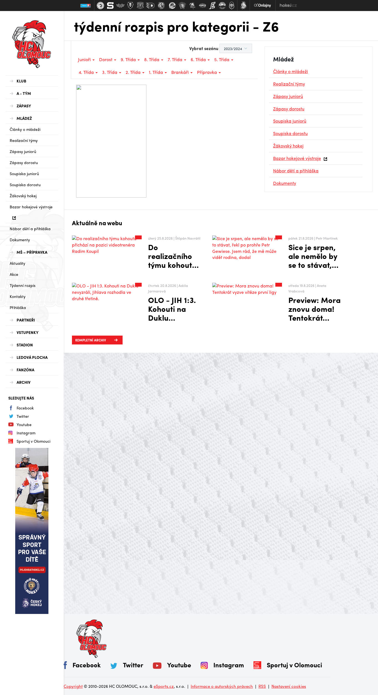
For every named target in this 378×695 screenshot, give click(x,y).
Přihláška (18, 307)
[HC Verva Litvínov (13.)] (222, 5)
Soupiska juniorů (24, 173)
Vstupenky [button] (27, 332)
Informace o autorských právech (222, 686)
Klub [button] (21, 81)
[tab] (32, 81)
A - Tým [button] (24, 93)
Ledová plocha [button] (32, 357)
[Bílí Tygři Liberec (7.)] (161, 5)
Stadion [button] (25, 345)
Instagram (26, 432)
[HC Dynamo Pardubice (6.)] (150, 5)
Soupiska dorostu (25, 184)
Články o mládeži (25, 129)
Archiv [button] (23, 382)
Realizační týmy (24, 140)
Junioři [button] (85, 59)
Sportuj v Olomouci (33, 441)
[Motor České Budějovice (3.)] (120, 5)
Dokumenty (20, 239)
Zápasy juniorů (23, 151)
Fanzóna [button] (25, 369)
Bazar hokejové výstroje (31, 206)
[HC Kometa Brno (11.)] (202, 5)
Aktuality (17, 263)
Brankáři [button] (180, 72)
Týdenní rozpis (22, 285)
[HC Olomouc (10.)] (192, 5)
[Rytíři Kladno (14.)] (231, 5)
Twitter (23, 416)
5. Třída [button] (222, 59)
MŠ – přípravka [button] (32, 252)
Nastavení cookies (288, 686)
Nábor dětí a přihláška (30, 228)
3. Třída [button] (110, 72)
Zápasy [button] (24, 105)
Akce (14, 274)
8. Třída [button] (152, 59)
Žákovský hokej (23, 195)
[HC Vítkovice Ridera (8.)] (172, 5)
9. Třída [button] (129, 59)
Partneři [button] (26, 320)
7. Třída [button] (175, 59)
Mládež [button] (24, 118)
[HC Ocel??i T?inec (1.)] (100, 5)
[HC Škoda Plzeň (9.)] (182, 5)
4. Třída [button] (87, 72)
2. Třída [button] (134, 72)
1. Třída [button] (156, 72)
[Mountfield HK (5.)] (140, 5)
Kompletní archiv (90, 340)
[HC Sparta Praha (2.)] (110, 5)
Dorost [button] (106, 59)
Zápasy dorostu (24, 162)
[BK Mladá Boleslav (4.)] (130, 5)
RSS (262, 686)
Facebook (25, 408)
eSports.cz (164, 686)
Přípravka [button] (207, 72)
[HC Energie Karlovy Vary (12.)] (212, 5)
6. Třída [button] (199, 59)
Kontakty (17, 296)
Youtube (24, 424)
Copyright (73, 686)
